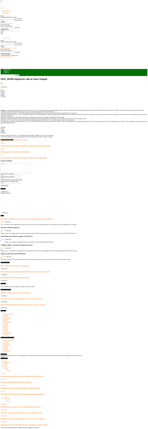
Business (6, 315)
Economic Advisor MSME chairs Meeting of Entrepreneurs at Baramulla (24, 158)
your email (17, 27)
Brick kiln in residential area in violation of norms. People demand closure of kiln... (27, 219)
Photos (6, 327)
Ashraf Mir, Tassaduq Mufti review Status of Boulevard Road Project (22, 394)
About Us (6, 11)
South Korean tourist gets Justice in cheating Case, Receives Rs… (21, 407)
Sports (6, 329)
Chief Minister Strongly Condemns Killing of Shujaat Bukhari (20, 388)
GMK (2, 84)
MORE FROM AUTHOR (20, 139)
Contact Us (6, 13)
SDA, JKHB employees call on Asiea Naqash (15, 266)
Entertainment (8, 318)
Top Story (7, 331)
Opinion (6, 326)
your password (18, 20)
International (7, 322)
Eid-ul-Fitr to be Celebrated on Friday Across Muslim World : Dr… (22, 413)
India (5, 320)
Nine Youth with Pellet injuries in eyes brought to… (17, 382)
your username (18, 18)
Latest (6, 323)
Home (5, 361)
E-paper (6, 316)
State (2, 154)
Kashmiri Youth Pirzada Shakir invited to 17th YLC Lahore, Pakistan (23, 305)
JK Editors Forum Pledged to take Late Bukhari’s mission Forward (22, 376)
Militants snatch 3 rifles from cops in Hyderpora (16, 293)
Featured (3, 142)
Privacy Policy (7, 10)
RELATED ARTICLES (7, 139)
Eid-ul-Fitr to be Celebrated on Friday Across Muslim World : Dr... (22, 299)
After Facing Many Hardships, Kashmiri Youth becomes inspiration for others (25, 146)
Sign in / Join (7, 37)
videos (6, 334)
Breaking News (8, 313)
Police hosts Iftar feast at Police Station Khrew (15, 152)
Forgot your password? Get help (8, 48)
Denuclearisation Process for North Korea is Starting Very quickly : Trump (24, 425)
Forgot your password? (6, 23)
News (6, 324)
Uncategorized (7, 333)
